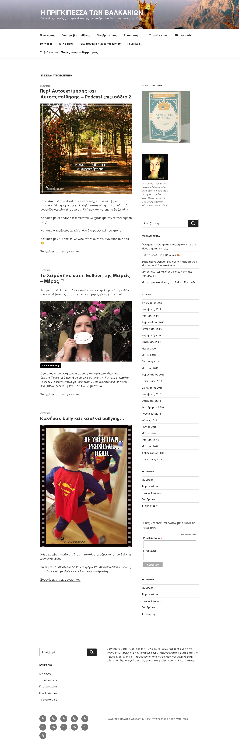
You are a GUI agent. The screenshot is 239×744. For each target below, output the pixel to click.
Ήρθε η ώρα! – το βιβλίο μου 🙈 (161, 255)
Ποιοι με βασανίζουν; (76, 35)
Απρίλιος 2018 (150, 439)
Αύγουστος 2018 (151, 413)
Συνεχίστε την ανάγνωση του (60, 251)
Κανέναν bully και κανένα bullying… (82, 418)
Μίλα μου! (66, 43)
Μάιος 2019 (149, 355)
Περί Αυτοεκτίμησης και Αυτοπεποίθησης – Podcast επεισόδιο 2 (85, 93)
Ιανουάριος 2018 (152, 459)
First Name (149, 550)
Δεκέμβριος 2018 (152, 387)
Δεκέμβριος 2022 (152, 302)
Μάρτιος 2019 (150, 368)
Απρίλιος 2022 (150, 316)
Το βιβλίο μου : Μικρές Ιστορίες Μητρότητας (69, 52)
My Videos (46, 43)
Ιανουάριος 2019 (152, 381)
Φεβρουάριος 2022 (153, 322)
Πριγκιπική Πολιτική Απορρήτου (100, 43)
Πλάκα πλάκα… (185, 35)
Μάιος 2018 (149, 433)
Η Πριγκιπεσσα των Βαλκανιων (91, 12)
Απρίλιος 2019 (150, 361)
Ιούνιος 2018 (149, 426)
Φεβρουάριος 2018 (153, 453)
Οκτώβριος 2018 (151, 400)
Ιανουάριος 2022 (152, 328)
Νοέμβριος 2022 (151, 309)
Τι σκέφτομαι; (133, 35)
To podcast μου (158, 35)
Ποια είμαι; (47, 35)
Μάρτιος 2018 (150, 446)
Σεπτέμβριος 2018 (153, 407)
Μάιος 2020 (149, 348)
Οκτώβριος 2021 (151, 342)
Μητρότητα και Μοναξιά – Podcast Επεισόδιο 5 (170, 282)
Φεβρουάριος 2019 (153, 374)
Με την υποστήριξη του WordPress (167, 718)
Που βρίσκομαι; (107, 35)
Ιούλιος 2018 (149, 420)
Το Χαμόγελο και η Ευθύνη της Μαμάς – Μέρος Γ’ (85, 278)
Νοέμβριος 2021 (151, 335)
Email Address (152, 538)
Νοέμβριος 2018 (151, 394)
